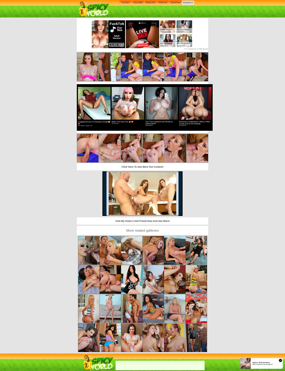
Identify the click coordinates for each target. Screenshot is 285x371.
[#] (98, 362)
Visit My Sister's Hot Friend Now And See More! (142, 221)
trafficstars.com (203, 48)
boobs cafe (163, 2)
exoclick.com (192, 48)
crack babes (138, 2)
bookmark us (188, 2)
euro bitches (176, 2)
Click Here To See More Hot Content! (142, 166)
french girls (151, 2)
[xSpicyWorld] (93, 9)
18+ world (125, 2)
